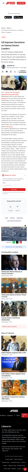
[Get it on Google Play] (18, 17)
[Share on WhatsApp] (10, 71)
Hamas (7, 92)
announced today (13, 94)
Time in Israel (7, 468)
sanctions (4, 98)
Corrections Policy (15, 462)
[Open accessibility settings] (25, 469)
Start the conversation (22, 71)
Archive (19, 468)
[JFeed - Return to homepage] (14, 411)
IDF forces (9, 126)
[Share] (14, 71)
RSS (23, 468)
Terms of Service (18, 459)
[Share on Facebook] (6, 71)
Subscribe (14, 189)
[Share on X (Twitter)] (2, 71)
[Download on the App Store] (8, 17)
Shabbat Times (21, 465)
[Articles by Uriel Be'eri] (3, 66)
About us (23, 462)
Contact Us (25, 415)
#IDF (6, 218)
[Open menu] (3, 3)
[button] (25, 225)
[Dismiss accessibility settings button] (26, 468)
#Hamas (12, 218)
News (9, 28)
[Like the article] (10, 206)
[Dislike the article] (17, 206)
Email (4, 182)
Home (3, 28)
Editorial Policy (6, 462)
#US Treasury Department (14, 220)
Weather (14, 468)
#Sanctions (20, 218)
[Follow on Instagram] (20, 242)
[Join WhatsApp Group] (14, 242)
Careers (5, 465)
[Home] (10, 3)
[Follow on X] (17, 242)
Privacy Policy (9, 459)
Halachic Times (12, 465)
